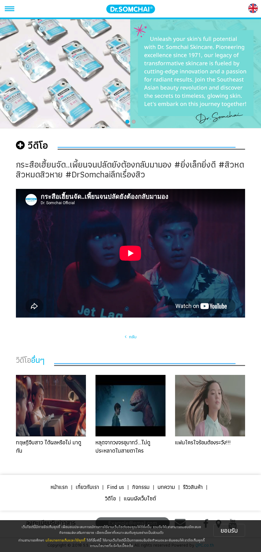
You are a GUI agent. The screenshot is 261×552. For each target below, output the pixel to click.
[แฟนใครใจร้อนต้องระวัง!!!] (210, 414)
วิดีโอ (110, 498)
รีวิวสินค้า (193, 486)
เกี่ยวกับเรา (87, 486)
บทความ (166, 486)
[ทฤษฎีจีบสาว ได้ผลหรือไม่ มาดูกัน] (51, 414)
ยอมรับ (229, 530)
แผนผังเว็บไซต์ (140, 498)
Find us (115, 486)
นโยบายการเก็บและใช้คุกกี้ (65, 540)
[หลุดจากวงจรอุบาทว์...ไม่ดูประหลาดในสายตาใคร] (130, 414)
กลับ (131, 336)
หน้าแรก (59, 486)
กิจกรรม (141, 486)
